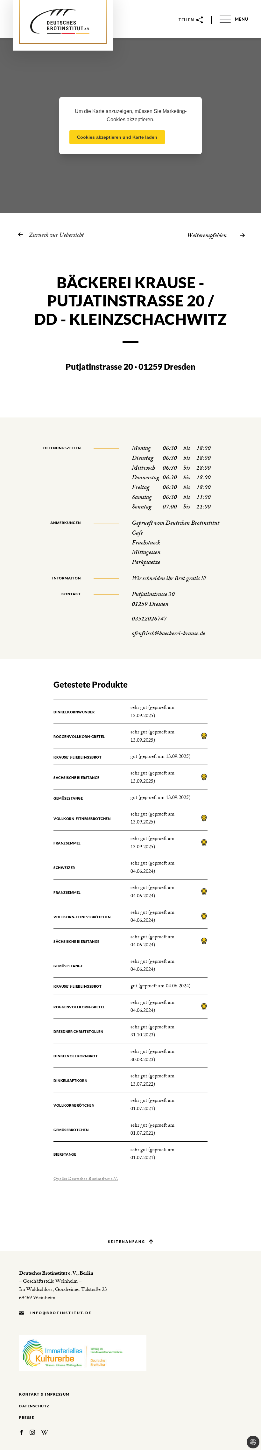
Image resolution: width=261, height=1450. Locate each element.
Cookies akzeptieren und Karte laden (117, 137)
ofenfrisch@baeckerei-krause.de (168, 634)
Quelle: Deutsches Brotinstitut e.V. (85, 1179)
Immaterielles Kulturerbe (82, 1353)
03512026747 (149, 620)
